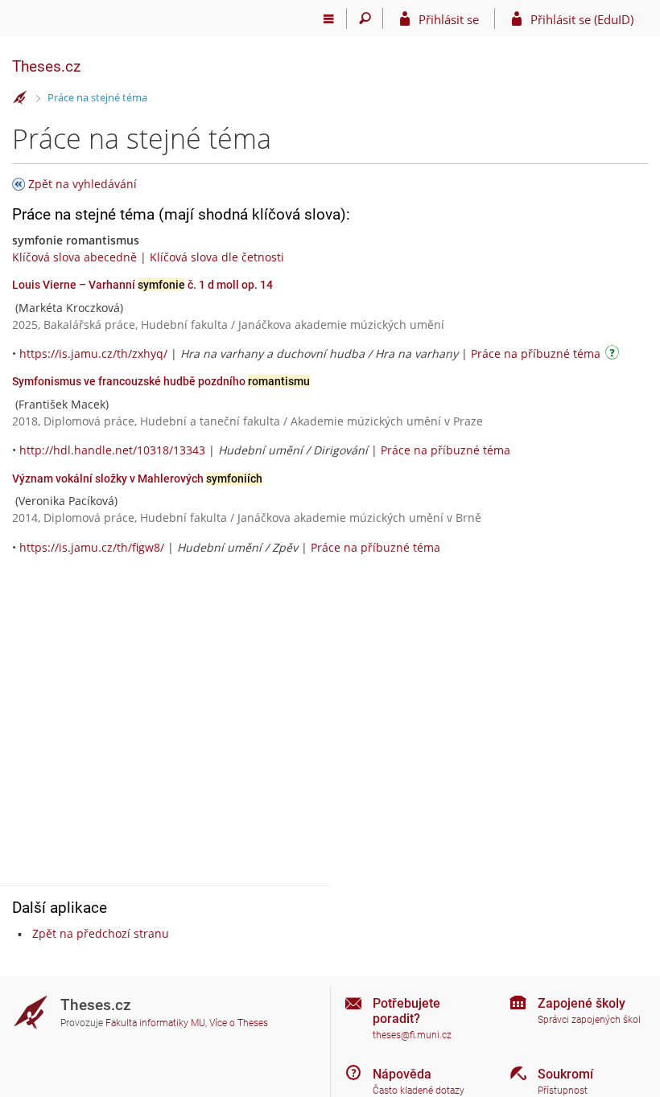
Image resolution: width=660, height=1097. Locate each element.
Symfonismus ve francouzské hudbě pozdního (161, 381)
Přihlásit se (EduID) (581, 19)
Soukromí (565, 1074)
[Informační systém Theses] (20, 98)
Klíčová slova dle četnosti (217, 257)
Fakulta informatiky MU (155, 1023)
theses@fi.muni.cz (412, 1035)
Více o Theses (238, 1023)
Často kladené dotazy (418, 1090)
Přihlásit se (449, 19)
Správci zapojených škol (589, 1019)
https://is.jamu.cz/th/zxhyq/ (93, 353)
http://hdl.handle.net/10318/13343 (112, 450)
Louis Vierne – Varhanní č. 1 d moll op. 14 (142, 284)
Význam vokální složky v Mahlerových (137, 478)
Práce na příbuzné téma (535, 353)
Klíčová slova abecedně (74, 257)
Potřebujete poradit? (406, 1011)
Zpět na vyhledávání (82, 183)
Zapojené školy (581, 1003)
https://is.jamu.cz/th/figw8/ (91, 547)
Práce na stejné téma (97, 97)
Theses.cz (46, 66)
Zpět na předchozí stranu (100, 933)
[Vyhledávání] (365, 18)
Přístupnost (563, 1090)
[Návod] (614, 355)
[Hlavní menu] (329, 18)
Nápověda (402, 1074)
